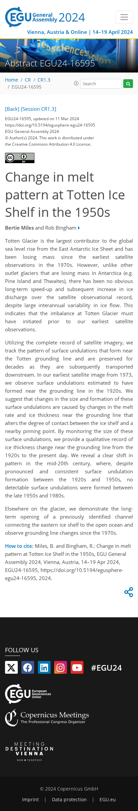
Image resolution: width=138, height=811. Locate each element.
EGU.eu (107, 800)
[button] (76, 83)
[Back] (12, 108)
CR (28, 80)
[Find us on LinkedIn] (44, 669)
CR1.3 (44, 80)
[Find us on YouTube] (77, 669)
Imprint (30, 800)
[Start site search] (128, 83)
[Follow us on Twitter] (11, 669)
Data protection (69, 800)
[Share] (127, 593)
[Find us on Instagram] (60, 669)
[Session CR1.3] (38, 108)
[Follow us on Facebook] (27, 669)
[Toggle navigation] (124, 17)
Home (11, 80)
